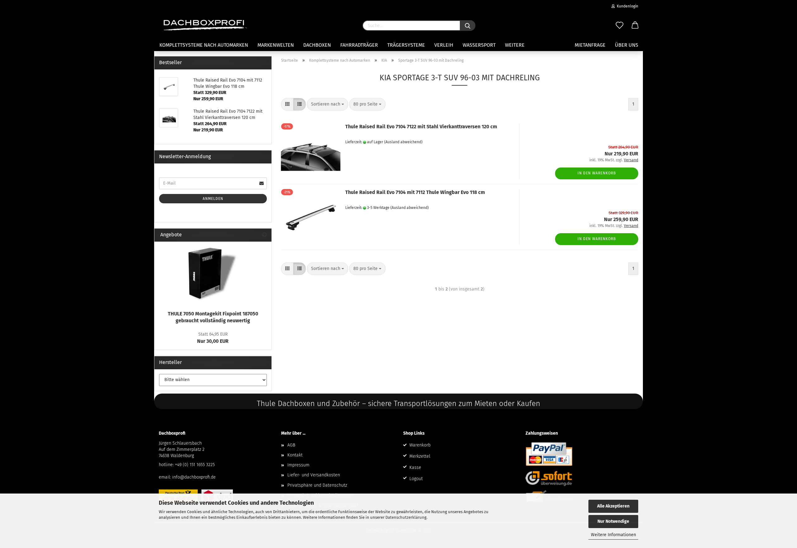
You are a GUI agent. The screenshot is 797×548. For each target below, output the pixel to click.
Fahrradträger (359, 45)
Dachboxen (317, 45)
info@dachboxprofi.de (194, 477)
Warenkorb (420, 445)
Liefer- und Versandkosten (313, 475)
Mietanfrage (590, 45)
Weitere (515, 45)
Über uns (626, 45)
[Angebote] (264, 235)
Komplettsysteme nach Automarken (203, 45)
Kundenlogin (626, 6)
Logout (416, 478)
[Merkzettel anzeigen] (619, 25)
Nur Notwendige (613, 521)
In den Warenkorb (597, 173)
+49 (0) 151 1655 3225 (195, 464)
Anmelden (213, 198)
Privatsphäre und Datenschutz (317, 485)
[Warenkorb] (635, 25)
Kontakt (295, 455)
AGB (291, 445)
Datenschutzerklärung (406, 517)
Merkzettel (419, 456)
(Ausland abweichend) (403, 142)
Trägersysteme (406, 45)
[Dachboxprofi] (205, 24)
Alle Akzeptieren (613, 506)
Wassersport (479, 45)
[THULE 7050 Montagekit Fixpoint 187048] (213, 274)
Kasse (415, 467)
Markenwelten (275, 45)
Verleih (443, 45)
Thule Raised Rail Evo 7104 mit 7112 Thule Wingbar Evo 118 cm (415, 192)
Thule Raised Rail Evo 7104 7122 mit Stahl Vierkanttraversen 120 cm (421, 127)
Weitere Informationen (613, 534)
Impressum (298, 465)
